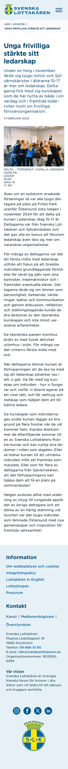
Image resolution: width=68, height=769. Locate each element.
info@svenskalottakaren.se (39, 652)
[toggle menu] (58, 10)
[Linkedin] (48, 711)
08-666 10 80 (30, 647)
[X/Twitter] (38, 711)
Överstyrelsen (18, 625)
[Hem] (27, 9)
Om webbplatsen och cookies (32, 566)
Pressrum (14, 593)
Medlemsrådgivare (37, 617)
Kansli (11, 617)
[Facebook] (27, 711)
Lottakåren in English (25, 579)
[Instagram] (16, 711)
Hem (7, 24)
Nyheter (19, 24)
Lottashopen (17, 586)
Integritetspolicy (21, 573)
